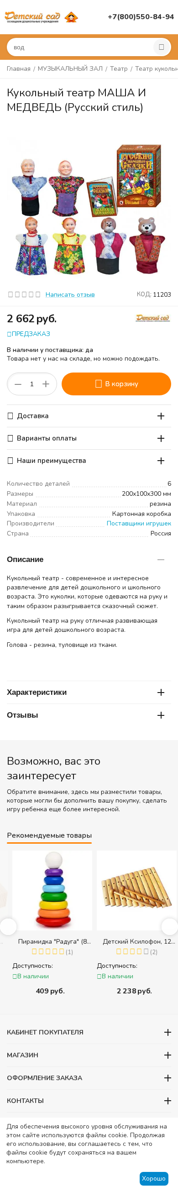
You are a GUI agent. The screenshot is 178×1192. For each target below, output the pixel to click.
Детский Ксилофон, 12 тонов (131, 941)
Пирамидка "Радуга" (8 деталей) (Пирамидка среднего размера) (47, 941)
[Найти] (161, 47)
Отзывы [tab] (22, 715)
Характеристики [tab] (37, 692)
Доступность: (27, 965)
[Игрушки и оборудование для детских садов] (42, 16)
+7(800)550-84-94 (141, 17)
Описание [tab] (25, 559)
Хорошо (154, 1178)
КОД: (144, 294)
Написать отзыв (70, 294)
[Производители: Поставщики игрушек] (153, 317)
